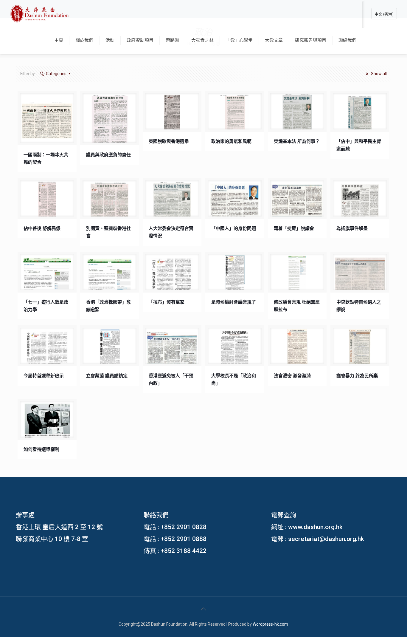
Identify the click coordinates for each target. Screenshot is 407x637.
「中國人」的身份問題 (233, 228)
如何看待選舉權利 (41, 449)
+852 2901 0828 (183, 527)
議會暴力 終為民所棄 (357, 375)
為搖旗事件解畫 (352, 228)
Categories (56, 73)
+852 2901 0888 (183, 538)
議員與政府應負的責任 (108, 154)
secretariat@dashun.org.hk (326, 538)
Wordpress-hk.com (270, 624)
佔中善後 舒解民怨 (42, 228)
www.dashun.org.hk (315, 527)
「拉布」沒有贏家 (166, 302)
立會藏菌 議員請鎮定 (107, 375)
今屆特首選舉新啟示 (44, 375)
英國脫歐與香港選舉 (169, 141)
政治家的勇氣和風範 (231, 141)
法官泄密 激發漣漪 (292, 375)
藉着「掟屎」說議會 (294, 228)
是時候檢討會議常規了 (233, 302)
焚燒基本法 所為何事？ (297, 141)
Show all (378, 73)
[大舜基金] (39, 13)
